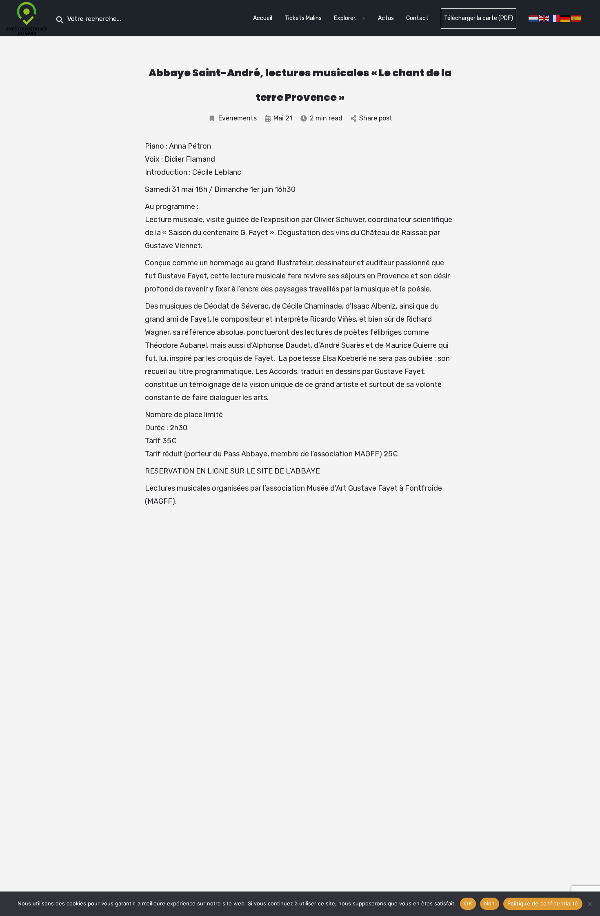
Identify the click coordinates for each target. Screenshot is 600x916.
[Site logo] (27, 17)
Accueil (262, 18)
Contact (417, 18)
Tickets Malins (303, 18)
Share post (375, 118)
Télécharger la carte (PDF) (478, 18)
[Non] (590, 904)
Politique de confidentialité (542, 903)
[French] (555, 17)
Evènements (237, 118)
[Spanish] (576, 17)
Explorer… (346, 18)
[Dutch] (534, 17)
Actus (386, 18)
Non (489, 903)
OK (468, 903)
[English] (544, 17)
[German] (565, 17)
